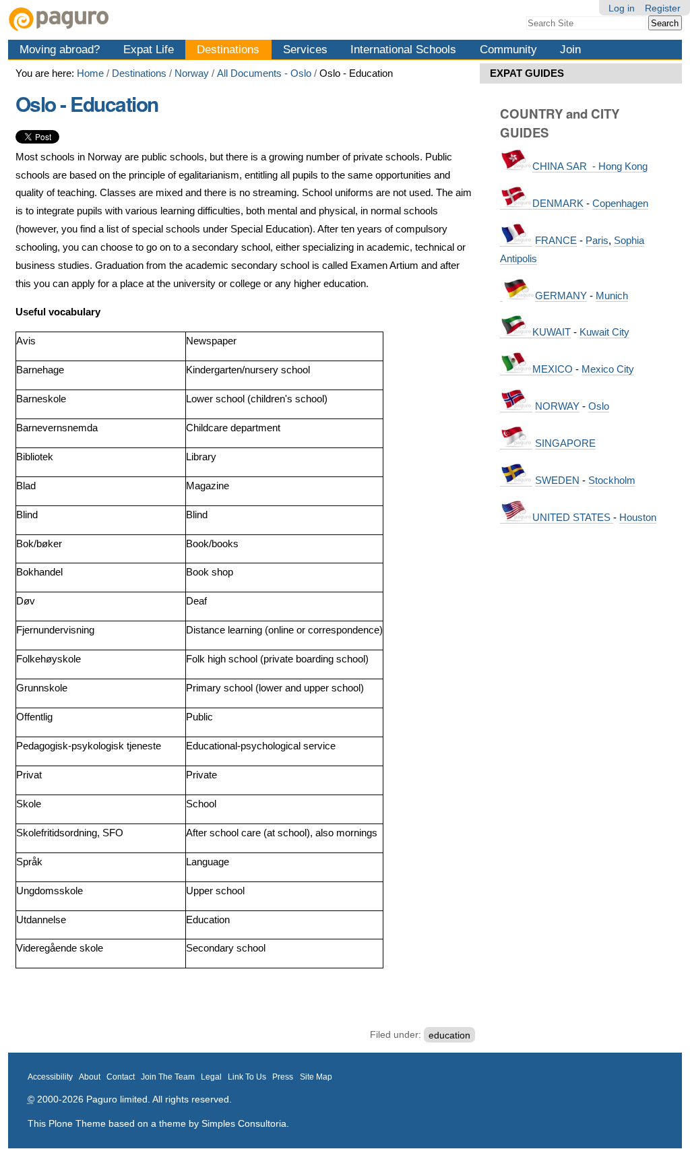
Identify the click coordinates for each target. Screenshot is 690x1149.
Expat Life (148, 49)
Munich (612, 295)
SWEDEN (557, 480)
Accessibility (50, 1077)
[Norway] (516, 406)
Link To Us (247, 1077)
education (449, 1034)
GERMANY (561, 295)
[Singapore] (516, 443)
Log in (621, 8)
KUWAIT (551, 332)
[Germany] (501, 296)
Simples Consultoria (243, 1123)
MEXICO (552, 369)
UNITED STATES (572, 517)
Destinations (228, 49)
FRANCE (556, 240)
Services (305, 49)
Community (508, 49)
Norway (192, 73)
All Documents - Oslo (264, 73)
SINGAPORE (565, 443)
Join (570, 49)
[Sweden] (516, 480)
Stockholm (611, 480)
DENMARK (558, 203)
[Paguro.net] (176, 19)
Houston (637, 517)
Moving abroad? (60, 49)
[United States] (516, 517)
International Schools (403, 49)
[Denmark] (516, 203)
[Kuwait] (516, 332)
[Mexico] (516, 369)
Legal (211, 1077)
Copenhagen (620, 203)
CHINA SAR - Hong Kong (590, 166)
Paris (597, 240)
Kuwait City (604, 332)
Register (663, 8)
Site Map (316, 1077)
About (89, 1077)
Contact (120, 1077)
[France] (516, 241)
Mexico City (608, 369)
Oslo (598, 406)
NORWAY (557, 406)
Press (282, 1077)
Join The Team (168, 1077)
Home (90, 73)
